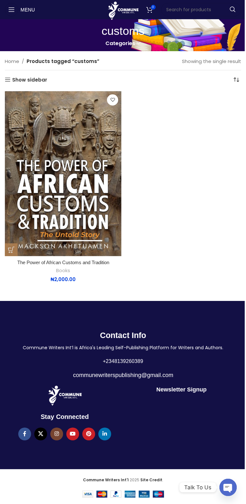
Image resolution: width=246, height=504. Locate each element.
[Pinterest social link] (88, 434)
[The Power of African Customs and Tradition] (63, 173)
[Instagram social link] (56, 434)
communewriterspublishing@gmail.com (123, 375)
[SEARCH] (233, 9)
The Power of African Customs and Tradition (63, 262)
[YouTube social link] (72, 434)
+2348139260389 (123, 361)
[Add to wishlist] (112, 100)
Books (63, 270)
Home (12, 61)
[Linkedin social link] (104, 434)
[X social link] (40, 434)
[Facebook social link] (24, 434)
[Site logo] (123, 10)
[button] (11, 249)
